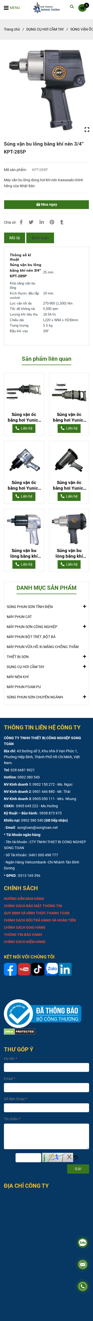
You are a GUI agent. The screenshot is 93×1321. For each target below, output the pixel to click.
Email (8, 1079)
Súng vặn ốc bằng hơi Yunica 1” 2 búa (24, 417)
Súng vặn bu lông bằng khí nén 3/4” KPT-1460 (69, 553)
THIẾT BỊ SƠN (18, 657)
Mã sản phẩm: (15, 170)
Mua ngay (48, 204)
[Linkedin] (41, 222)
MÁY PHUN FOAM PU (24, 687)
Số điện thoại (14, 1099)
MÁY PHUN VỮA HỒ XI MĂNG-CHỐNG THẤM (43, 647)
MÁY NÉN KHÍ (18, 677)
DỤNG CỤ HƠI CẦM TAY (45, 29)
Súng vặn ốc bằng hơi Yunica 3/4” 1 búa (69, 485)
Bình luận (40, 237)
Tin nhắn (11, 1119)
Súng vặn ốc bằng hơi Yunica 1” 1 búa (69, 417)
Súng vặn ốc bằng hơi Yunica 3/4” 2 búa (24, 485)
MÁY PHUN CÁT (19, 617)
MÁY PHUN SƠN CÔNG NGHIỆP (32, 627)
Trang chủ (12, 29)
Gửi (78, 1169)
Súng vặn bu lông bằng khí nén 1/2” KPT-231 (24, 553)
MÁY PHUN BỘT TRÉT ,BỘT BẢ (31, 637)
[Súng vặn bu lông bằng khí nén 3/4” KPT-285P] (47, 7)
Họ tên (9, 1059)
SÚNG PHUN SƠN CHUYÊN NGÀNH (35, 697)
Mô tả (14, 237)
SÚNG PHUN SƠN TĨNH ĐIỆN (30, 607)
